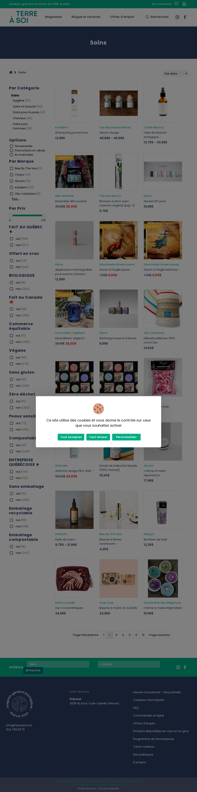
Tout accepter (71, 437)
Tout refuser (98, 437)
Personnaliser (126, 437)
